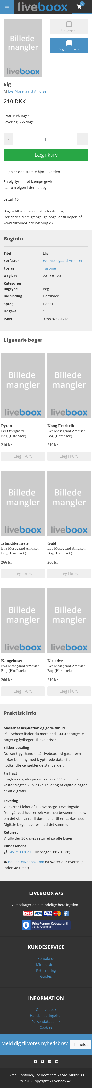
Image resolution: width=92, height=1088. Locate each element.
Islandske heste (15, 543)
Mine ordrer (46, 964)
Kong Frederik (60, 425)
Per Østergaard (12, 431)
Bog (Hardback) (69, 49)
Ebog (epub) (69, 30)
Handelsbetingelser (46, 1015)
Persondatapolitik (46, 1021)
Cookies (46, 1027)
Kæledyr (55, 660)
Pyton (6, 425)
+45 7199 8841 (20, 852)
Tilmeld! (80, 1044)
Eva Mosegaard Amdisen (28, 91)
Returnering (46, 970)
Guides (46, 976)
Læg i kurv (46, 154)
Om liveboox (46, 1009)
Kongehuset (12, 660)
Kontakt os (46, 958)
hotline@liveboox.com (26, 862)
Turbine (49, 268)
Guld (51, 543)
